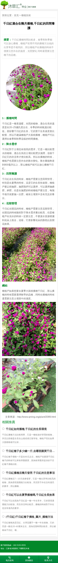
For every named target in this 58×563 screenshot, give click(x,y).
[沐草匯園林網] (26, 4)
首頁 (16, 15)
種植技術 (26, 15)
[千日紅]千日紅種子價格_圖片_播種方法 (29, 516)
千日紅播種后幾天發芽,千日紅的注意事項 (30, 472)
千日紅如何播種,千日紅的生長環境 (26, 429)
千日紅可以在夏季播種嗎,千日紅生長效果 (30, 494)
